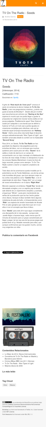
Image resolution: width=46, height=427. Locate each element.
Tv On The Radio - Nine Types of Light (19, 363)
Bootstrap (5, 410)
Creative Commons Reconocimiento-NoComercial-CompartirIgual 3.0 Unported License (21, 405)
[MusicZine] (3, 3)
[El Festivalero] (18, 316)
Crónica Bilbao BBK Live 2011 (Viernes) (19, 361)
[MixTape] (18, 336)
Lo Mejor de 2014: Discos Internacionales (20, 354)
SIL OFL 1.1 (28, 414)
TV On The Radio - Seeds (18, 13)
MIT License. (10, 412)
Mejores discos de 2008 (14, 366)
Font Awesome (7, 414)
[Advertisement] (23, 283)
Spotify (16, 97)
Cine (5, 385)
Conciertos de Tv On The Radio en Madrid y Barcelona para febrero (21, 357)
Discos (12, 385)
